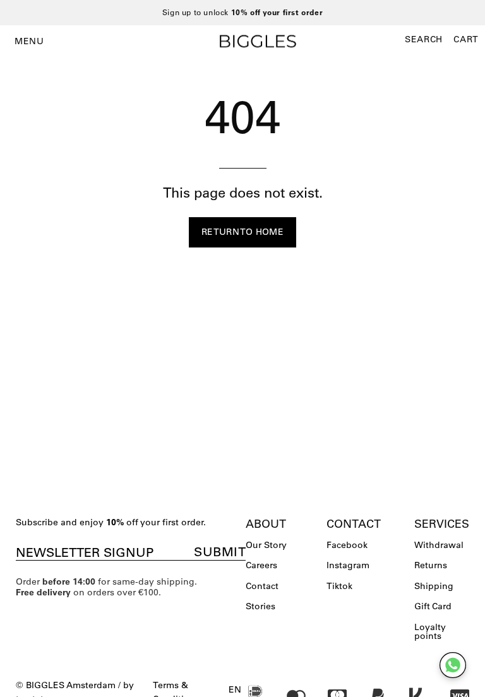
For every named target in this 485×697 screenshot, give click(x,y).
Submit (220, 551)
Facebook (347, 545)
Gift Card (433, 606)
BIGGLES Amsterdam (71, 685)
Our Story (266, 545)
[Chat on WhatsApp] (453, 665)
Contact (262, 586)
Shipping (433, 586)
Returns (430, 565)
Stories (260, 606)
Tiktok (339, 586)
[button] (424, 39)
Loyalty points (430, 631)
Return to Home (242, 231)
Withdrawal (439, 545)
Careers (261, 565)
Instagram (347, 565)
